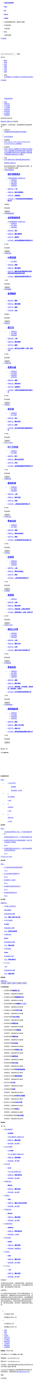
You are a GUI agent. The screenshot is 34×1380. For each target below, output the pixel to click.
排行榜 (6, 1336)
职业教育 (10, 136)
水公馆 (21, 77)
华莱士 (31, 77)
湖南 (23, 150)
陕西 (17, 149)
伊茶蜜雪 (19, 983)
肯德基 (9, 983)
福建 (12, 150)
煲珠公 (17, 1109)
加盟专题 (7, 111)
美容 (5, 70)
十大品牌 (7, 107)
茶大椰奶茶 (8, 77)
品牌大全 (7, 103)
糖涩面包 (15, 1056)
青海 (15, 152)
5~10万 (18, 142)
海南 (29, 150)
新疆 (23, 152)
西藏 (9, 152)
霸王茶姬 (3, 983)
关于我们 (7, 1339)
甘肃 (12, 152)
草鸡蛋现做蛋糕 (20, 1069)
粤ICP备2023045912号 (23, 1371)
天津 (18, 152)
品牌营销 (7, 115)
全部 (5, 132)
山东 (28, 149)
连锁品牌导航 (8, 98)
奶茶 (14, 1089)
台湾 (26, 152)
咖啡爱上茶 (16, 990)
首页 (5, 102)
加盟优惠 (27, 159)
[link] (3, 121)
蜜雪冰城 (26, 77)
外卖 (14, 1082)
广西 (26, 150)
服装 (5, 66)
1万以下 (9, 142)
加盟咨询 (7, 211)
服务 (5, 71)
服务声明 (7, 1341)
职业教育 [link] (15, 121)
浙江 (7, 150)
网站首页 (3, 121)
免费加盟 (19, 143)
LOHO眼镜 (15, 77)
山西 (12, 154)
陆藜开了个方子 (22, 1003)
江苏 (19, 149)
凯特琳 (24, 983)
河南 (18, 150)
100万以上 (13, 143)
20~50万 (27, 142)
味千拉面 (15, 1063)
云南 (7, 152)
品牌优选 (10, 159)
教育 (5, 62)
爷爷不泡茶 (18, 1010)
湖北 (21, 150)
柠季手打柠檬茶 (20, 1095)
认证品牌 (7, 105)
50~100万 (7, 143)
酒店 (5, 64)
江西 (15, 150)
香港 (29, 152)
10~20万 (22, 142)
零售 (5, 68)
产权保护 (7, 1343)
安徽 (9, 150)
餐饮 (5, 60)
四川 (25, 149)
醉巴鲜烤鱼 (18, 1076)
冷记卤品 (15, 1043)
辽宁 (18, 154)
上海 (14, 149)
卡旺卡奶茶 (16, 1017)
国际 (7, 154)
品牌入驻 (7, 1337)
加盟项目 (7, 163)
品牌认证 (13, 163)
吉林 (15, 154)
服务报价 (7, 1345)
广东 (8, 149)
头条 (5, 1334)
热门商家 (15, 159)
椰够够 (19, 1030)
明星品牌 (21, 159)
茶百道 (14, 983)
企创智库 (7, 113)
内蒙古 (22, 154)
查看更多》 (4, 903)
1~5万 (14, 142)
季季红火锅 (18, 1049)
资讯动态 (7, 109)
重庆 (9, 154)
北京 (11, 149)
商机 (5, 1332)
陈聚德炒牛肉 (19, 997)
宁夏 (21, 152)
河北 (22, 149)
